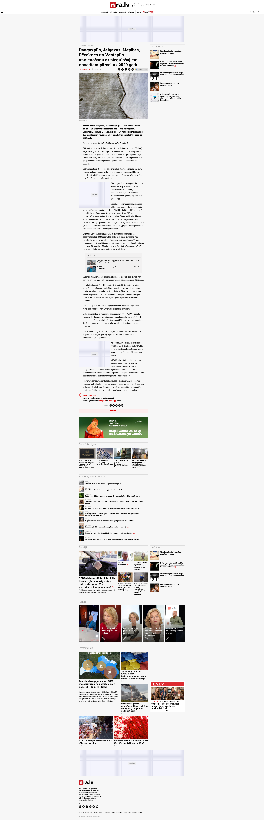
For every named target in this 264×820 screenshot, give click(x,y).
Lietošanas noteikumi (109, 812)
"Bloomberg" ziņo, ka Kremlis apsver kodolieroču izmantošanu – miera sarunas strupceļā (134, 675)
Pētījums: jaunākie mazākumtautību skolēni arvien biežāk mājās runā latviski (139, 464)
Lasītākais (156, 46)
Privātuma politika (98, 812)
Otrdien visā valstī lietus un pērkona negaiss (103, 484)
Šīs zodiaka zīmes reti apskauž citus (169, 84)
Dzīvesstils (113, 12)
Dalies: (106, 405)
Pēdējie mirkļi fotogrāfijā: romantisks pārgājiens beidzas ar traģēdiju (112, 539)
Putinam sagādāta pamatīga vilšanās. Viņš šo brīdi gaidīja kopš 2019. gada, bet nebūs (118, 261)
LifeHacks (131, 12)
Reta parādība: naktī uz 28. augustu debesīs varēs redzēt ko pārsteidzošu (172, 64)
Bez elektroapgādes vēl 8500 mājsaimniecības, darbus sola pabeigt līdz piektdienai (97, 684)
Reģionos (91, 45)
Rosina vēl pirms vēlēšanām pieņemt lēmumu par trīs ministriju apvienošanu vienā (86, 464)
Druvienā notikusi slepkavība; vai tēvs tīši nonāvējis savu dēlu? (131, 741)
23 (134, 533)
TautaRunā (122, 12)
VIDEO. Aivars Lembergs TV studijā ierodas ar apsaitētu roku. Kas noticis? (118, 267)
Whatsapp (112, 401)
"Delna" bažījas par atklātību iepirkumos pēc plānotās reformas (121, 463)
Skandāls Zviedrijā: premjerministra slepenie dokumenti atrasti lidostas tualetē (114, 502)
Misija (91, 812)
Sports (139, 12)
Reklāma (87, 812)
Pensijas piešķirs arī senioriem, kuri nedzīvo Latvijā (105, 527)
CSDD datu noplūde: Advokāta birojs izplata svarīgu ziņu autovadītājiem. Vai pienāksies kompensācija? (97, 583)
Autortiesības (119, 812)
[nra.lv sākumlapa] (120, 5)
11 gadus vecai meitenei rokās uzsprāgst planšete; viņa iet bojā (109, 521)
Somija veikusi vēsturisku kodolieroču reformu (105, 462)
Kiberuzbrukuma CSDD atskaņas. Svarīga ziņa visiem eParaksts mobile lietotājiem (170, 97)
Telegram (102, 401)
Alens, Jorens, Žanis (138, 6)
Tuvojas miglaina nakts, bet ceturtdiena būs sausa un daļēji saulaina (140, 565)
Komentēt (113, 411)
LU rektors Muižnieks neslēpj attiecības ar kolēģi (104, 490)
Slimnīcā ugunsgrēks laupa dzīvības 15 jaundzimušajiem (172, 73)
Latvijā (84, 45)
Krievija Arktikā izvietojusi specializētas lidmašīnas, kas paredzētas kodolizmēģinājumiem (112, 514)
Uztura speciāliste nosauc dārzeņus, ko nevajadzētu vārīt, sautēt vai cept (113, 496)
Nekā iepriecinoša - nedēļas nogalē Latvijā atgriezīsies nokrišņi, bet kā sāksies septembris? (141, 589)
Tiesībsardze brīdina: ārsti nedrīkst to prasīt (171, 52)
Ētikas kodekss (127, 812)
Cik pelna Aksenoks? (122, 563)
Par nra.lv (81, 812)
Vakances (134, 812)
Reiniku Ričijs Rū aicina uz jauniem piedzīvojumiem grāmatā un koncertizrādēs (124, 587)
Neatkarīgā (104, 12)
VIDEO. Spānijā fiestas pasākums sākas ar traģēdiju (95, 741)
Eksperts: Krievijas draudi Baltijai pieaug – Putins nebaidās (108, 533)
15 (128, 527)
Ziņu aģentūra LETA (84, 69)
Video (82, 601)
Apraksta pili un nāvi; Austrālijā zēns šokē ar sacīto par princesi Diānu (113, 508)
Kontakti (140, 812)
